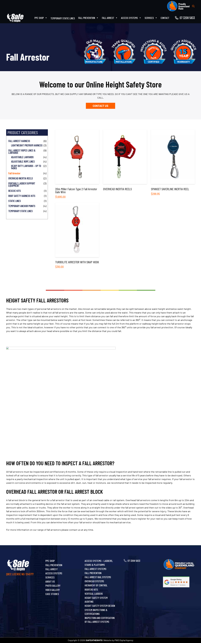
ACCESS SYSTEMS (129, 17)
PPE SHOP (39, 17)
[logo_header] (15, 18)
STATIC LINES (14, 201)
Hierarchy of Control (96, 585)
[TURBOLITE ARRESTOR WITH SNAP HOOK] (77, 235)
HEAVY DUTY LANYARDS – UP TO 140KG (26, 167)
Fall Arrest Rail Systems (98, 577)
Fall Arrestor (14, 173)
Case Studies (52, 594)
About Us (50, 581)
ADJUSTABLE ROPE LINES (23, 161)
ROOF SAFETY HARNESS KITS (21, 196)
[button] (193, 6)
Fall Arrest (51, 569)
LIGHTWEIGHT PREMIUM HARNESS (27, 145)
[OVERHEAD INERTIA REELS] (125, 163)
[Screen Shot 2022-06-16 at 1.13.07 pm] (179, 581)
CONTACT (165, 17)
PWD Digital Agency (124, 640)
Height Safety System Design (100, 605)
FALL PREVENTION (86, 17)
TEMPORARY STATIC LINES (20, 211)
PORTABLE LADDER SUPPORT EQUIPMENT (21, 184)
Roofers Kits (91, 589)
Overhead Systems (94, 581)
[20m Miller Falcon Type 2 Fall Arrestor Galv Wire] (77, 163)
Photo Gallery (52, 585)
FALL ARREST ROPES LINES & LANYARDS (22, 151)
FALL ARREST (108, 17)
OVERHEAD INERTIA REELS (20, 178)
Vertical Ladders (94, 593)
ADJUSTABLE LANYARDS (22, 157)
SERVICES (149, 17)
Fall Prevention (93, 573)
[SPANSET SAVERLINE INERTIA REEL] (173, 163)
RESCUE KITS (14, 191)
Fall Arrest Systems (95, 568)
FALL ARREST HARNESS (19, 141)
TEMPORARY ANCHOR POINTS (21, 206)
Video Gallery (52, 589)
